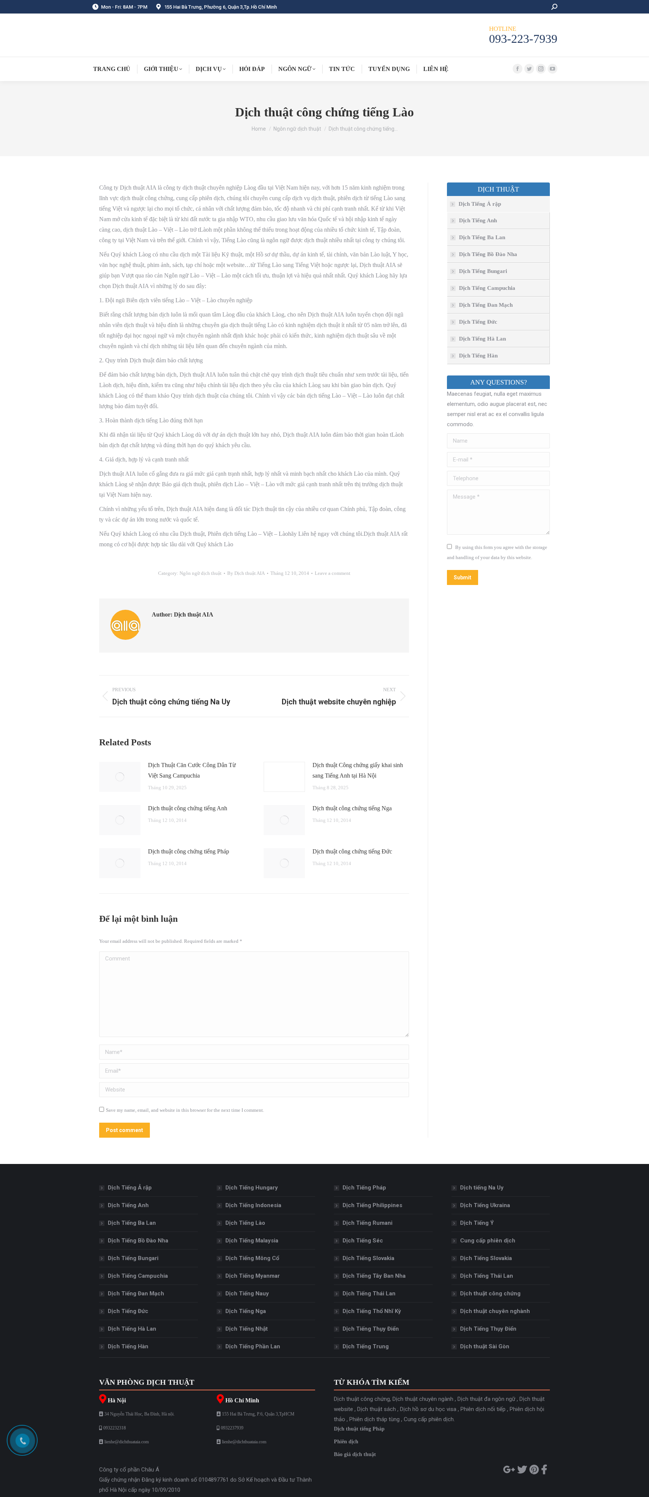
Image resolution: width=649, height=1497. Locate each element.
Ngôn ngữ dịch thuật (201, 573)
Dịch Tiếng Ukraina (485, 1205)
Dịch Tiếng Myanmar (252, 1275)
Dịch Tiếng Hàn (478, 356)
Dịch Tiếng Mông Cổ (252, 1258)
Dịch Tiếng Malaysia (251, 1240)
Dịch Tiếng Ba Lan (482, 237)
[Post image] (119, 777)
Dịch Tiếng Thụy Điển (371, 1328)
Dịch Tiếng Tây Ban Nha (374, 1275)
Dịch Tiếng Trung (366, 1346)
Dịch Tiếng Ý (477, 1223)
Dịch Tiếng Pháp (364, 1187)
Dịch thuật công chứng (490, 1293)
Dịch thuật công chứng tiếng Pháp (188, 851)
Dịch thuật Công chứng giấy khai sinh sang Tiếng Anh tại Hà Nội (357, 770)
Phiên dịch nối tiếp (483, 1409)
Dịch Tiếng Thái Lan (369, 1293)
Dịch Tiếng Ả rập (480, 204)
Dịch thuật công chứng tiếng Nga (352, 808)
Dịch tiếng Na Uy (482, 1187)
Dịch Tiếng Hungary (251, 1187)
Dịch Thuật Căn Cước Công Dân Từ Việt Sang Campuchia (192, 770)
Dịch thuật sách (376, 1409)
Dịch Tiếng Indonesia (253, 1205)
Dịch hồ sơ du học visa (428, 1409)
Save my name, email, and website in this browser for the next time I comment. (185, 1110)
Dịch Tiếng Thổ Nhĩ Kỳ (372, 1311)
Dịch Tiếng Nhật (246, 1328)
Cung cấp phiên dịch (487, 1240)
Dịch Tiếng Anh (478, 220)
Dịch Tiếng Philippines (372, 1205)
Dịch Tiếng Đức (478, 322)
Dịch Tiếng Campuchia (487, 288)
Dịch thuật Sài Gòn (484, 1346)
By (246, 573)
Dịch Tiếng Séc (363, 1240)
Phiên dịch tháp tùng (374, 1419)
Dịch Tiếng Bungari (483, 271)
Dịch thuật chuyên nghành (495, 1311)
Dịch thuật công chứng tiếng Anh (187, 808)
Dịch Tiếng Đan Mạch (486, 305)
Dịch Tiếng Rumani (367, 1223)
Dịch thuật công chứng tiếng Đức (352, 851)
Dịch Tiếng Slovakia (368, 1258)
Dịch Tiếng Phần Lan (252, 1346)
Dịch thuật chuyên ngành (422, 1399)
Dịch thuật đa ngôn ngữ (486, 1399)
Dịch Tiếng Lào (245, 1223)
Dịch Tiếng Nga (245, 1311)
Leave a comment (332, 573)
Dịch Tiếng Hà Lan (482, 339)
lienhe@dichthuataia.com (126, 1441)
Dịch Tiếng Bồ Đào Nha (488, 254)
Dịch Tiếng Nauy (247, 1293)
